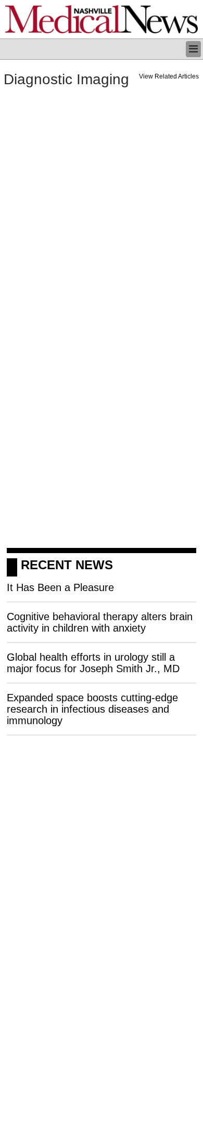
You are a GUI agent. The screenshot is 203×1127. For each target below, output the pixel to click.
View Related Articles (169, 76)
